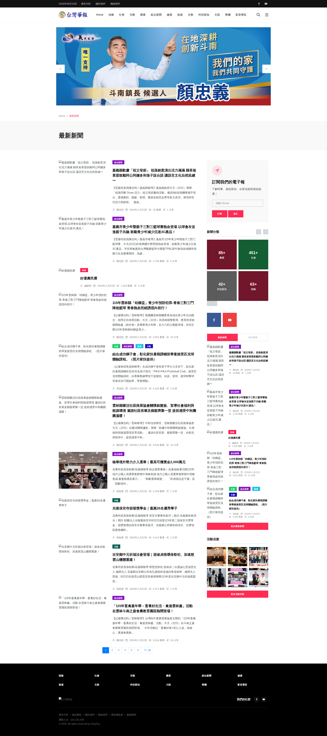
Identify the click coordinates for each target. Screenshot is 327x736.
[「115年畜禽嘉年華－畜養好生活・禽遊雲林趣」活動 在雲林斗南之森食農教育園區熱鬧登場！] (83, 603)
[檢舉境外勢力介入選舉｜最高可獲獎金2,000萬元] (83, 470)
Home (99, 14)
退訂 (235, 214)
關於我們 (100, 3)
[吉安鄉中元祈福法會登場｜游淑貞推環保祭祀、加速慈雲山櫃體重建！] (83, 549)
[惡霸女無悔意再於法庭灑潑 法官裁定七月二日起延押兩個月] (216, 577)
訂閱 (219, 214)
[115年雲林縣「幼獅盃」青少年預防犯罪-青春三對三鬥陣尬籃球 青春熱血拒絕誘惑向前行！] (83, 300)
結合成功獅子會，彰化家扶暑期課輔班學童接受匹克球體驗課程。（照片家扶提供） (248, 504)
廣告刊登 (86, 3)
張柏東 (120, 491)
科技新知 (203, 14)
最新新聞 (222, 337)
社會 (121, 14)
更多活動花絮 (237, 594)
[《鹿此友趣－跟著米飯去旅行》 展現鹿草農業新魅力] (237, 577)
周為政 (120, 388)
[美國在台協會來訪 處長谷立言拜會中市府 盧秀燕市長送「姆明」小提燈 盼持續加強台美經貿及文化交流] (258, 577)
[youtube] (266, 3)
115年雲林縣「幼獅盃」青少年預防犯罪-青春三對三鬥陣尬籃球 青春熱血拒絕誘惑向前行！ (248, 463)
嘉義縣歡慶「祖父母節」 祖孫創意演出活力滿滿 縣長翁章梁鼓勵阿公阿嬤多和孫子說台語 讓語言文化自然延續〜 (154, 175)
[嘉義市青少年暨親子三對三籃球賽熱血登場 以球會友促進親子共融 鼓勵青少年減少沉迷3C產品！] (83, 224)
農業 (143, 14)
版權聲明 (131, 714)
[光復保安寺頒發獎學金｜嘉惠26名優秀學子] (83, 502)
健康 (169, 14)
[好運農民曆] (67, 270)
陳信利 (120, 209)
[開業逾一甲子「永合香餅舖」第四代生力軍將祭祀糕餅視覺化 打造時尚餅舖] (237, 556)
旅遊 (180, 14)
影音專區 (241, 14)
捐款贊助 (76, 714)
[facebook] (259, 3)
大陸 (217, 14)
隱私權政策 (117, 714)
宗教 (132, 14)
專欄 (227, 14)
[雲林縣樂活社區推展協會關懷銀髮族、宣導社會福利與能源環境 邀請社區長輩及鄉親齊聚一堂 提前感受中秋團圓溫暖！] (83, 404)
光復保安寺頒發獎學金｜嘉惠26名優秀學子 (144, 508)
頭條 (111, 14)
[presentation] (60, 69)
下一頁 (147, 650)
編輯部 (87, 285)
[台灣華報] (73, 14)
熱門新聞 (252, 337)
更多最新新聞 (237, 526)
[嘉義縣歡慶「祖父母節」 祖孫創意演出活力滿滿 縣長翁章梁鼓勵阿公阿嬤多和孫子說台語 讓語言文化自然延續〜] (83, 167)
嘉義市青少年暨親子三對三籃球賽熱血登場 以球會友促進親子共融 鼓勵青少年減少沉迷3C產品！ (248, 401)
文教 (190, 14)
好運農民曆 (88, 278)
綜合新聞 (156, 14)
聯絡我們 (115, 3)
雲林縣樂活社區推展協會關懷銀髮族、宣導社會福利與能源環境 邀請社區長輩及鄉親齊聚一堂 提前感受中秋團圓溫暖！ (154, 411)
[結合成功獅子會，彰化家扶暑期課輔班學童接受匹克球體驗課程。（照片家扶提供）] (83, 351)
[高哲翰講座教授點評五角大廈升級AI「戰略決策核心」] (216, 556)
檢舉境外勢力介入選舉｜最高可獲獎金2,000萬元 (149, 462)
